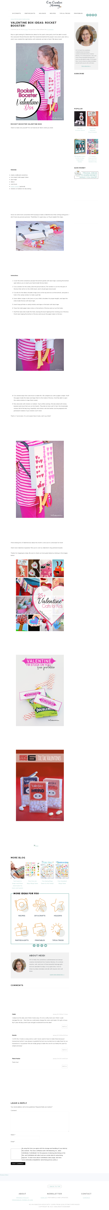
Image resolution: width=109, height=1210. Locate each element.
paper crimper (15, 186)
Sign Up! (44, 1197)
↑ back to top (54, 1186)
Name (13, 1134)
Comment (14, 1110)
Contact (86, 1197)
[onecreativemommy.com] (54, 9)
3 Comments (50, 29)
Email (13, 1141)
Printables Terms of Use (22, 1200)
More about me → (86, 66)
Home (12, 19)
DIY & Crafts (18, 19)
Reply (64, 1026)
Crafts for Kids (26, 19)
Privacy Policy (4, 1175)
